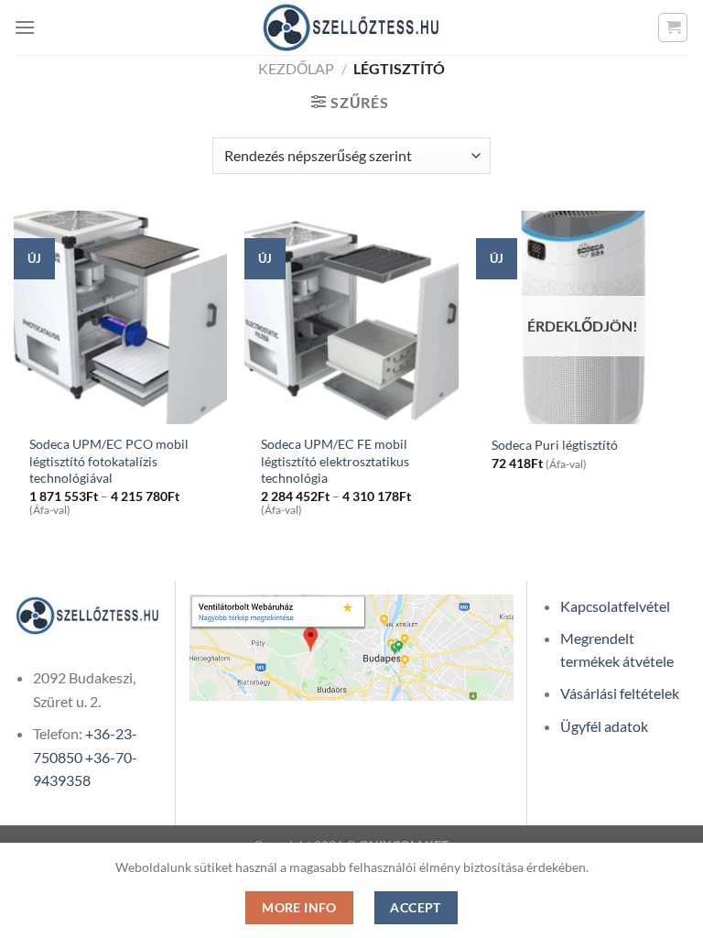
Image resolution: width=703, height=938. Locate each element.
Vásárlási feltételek (619, 693)
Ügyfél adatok (604, 726)
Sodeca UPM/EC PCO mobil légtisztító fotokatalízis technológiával (109, 460)
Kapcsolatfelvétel (615, 606)
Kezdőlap (296, 68)
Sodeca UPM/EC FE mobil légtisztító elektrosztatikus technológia (335, 460)
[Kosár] (672, 27)
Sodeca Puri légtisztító (555, 445)
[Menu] (25, 27)
